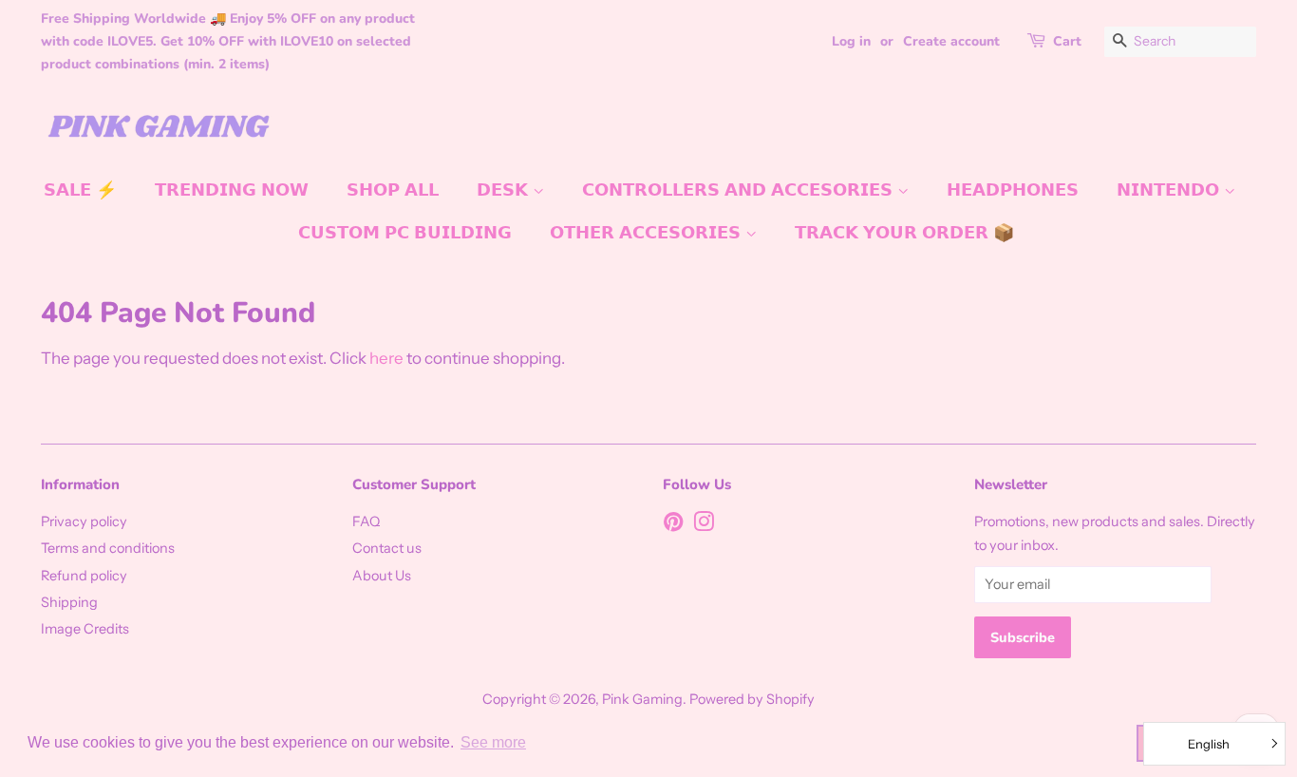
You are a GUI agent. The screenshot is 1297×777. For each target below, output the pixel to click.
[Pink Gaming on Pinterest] (673, 525)
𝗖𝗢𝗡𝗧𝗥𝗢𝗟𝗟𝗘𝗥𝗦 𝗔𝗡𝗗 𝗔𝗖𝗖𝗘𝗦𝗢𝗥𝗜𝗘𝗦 (739, 190)
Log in (851, 41)
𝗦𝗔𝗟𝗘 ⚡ (80, 190)
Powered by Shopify (752, 699)
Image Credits (85, 628)
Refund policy (84, 575)
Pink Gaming (642, 699)
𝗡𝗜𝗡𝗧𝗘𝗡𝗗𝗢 (1170, 190)
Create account (951, 41)
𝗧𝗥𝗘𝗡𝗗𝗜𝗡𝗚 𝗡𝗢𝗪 (232, 190)
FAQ (366, 521)
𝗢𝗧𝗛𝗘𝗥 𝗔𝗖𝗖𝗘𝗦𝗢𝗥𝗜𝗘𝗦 (647, 232)
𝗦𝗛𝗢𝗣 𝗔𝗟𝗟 (393, 190)
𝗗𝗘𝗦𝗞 (505, 190)
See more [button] (493, 742)
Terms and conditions (108, 548)
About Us (381, 575)
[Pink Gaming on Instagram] (703, 525)
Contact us (387, 548)
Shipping (69, 602)
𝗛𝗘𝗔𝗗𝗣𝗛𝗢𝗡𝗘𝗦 (1013, 190)
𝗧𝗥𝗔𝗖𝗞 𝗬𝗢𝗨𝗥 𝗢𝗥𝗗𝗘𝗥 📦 (904, 232)
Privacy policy (84, 521)
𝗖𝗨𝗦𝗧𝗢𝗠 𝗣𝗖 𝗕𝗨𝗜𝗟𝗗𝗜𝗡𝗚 (405, 232)
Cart (1067, 41)
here (386, 358)
